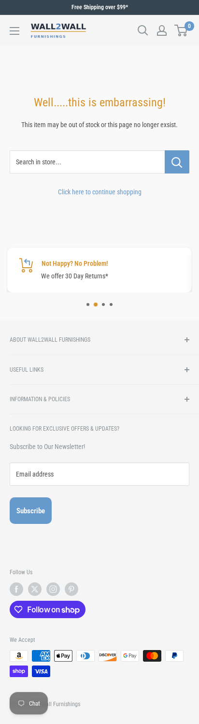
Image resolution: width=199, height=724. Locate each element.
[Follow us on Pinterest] (71, 589)
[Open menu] (14, 31)
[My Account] (162, 30)
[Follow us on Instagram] (53, 589)
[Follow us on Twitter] (35, 589)
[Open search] (143, 30)
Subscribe (30, 511)
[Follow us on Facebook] (16, 589)
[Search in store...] (177, 162)
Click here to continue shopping (100, 192)
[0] (181, 30)
